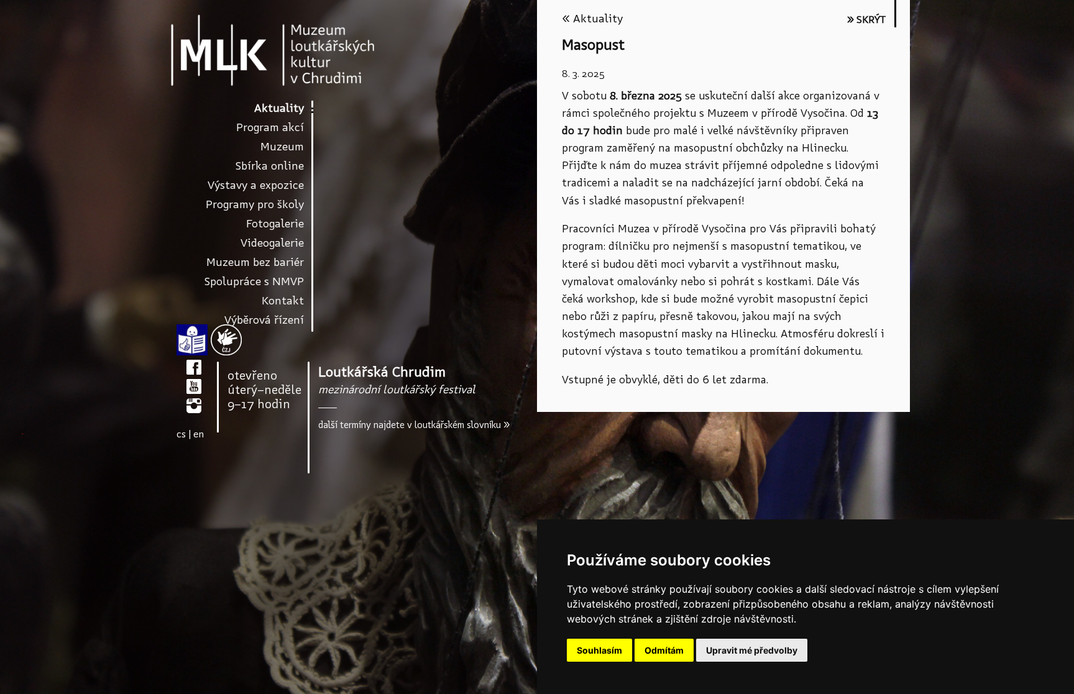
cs (181, 434)
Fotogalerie (275, 223)
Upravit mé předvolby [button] (751, 650)
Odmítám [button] (664, 650)
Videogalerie (272, 242)
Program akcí (270, 127)
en (198, 434)
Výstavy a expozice (256, 184)
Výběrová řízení (264, 319)
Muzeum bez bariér (255, 261)
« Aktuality (592, 18)
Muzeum (282, 146)
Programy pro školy (255, 204)
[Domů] (273, 50)
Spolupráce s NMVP (254, 281)
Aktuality (279, 107)
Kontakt (283, 300)
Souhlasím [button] (599, 650)
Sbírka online (270, 165)
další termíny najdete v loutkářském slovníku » (414, 425)
